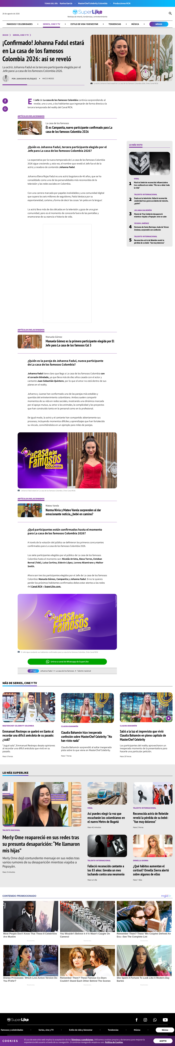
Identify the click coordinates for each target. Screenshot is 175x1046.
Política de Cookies (114, 1042)
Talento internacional (145, 194)
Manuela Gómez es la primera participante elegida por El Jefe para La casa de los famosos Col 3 (80, 343)
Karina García (66, 3)
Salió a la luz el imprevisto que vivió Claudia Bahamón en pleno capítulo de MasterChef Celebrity (143, 735)
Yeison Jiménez (141, 223)
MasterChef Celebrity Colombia (92, 3)
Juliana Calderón (143, 210)
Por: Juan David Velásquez (24, 78)
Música (135, 24)
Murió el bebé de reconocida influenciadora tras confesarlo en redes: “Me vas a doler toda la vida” (152, 185)
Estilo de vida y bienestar (84, 24)
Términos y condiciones (82, 1039)
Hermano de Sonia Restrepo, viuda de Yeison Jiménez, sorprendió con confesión (151, 228)
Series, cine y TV (51, 24)
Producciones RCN (121, 3)
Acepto (163, 1041)
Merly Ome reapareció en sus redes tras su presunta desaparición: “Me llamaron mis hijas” (41, 844)
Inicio (5, 35)
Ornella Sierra (140, 860)
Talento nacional (84, 671)
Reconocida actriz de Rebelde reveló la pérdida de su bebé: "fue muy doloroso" (149, 241)
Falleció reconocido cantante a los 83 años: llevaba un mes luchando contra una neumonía (106, 870)
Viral (136, 179)
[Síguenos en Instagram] (145, 1020)
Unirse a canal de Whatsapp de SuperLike (70, 661)
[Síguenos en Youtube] (165, 1020)
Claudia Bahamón (69, 726)
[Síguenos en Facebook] (137, 1020)
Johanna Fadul (46, 671)
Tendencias (115, 24)
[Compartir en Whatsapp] (5, 109)
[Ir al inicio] (18, 1020)
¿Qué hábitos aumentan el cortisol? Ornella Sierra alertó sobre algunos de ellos (151, 870)
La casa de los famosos (65, 671)
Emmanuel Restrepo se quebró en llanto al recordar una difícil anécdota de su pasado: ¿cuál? (28, 735)
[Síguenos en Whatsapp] (155, 1020)
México (158, 24)
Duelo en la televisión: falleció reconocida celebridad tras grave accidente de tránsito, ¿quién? (151, 201)
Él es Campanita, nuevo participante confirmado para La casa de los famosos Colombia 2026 (79, 129)
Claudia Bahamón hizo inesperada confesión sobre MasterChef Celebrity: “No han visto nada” (86, 736)
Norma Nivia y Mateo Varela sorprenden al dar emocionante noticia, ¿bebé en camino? (73, 512)
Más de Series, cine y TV (19, 683)
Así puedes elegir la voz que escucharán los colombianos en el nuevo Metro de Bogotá (106, 817)
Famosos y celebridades (20, 24)
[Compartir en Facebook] (5, 101)
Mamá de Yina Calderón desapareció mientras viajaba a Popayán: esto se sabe (150, 215)
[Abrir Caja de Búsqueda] (170, 14)
